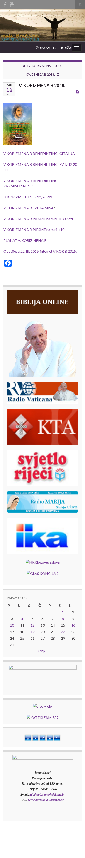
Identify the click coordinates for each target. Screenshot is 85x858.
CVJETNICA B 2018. (40, 74)
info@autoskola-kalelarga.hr (47, 794)
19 (32, 632)
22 (63, 632)
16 (73, 625)
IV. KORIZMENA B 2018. (44, 66)
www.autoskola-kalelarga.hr (46, 800)
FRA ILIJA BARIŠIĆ (66, 840)
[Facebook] (5, 3)
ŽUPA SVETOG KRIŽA (54, 48)
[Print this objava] (77, 91)
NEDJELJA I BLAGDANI (30, 840)
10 (12, 625)
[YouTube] (12, 3)
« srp (41, 651)
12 (32, 625)
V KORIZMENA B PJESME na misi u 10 (33, 229)
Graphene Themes (34, 852)
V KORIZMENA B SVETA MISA (28, 208)
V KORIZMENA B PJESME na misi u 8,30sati (38, 218)
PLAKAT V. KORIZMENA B (25, 240)
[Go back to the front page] (42, 25)
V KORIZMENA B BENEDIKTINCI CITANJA (39, 153)
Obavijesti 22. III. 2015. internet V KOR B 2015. (40, 251)
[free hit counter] (42, 737)
